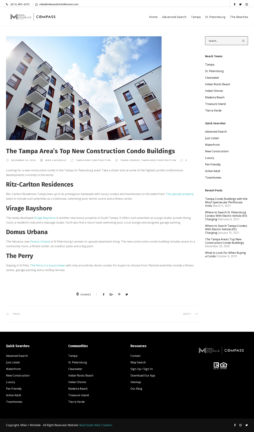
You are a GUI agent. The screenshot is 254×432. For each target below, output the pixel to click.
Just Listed (212, 138)
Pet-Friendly (213, 164)
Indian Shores (214, 91)
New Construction (217, 151)
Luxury (209, 158)
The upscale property (180, 194)
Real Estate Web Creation (95, 425)
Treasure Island (215, 104)
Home (153, 17)
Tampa (196, 17)
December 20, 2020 (23, 160)
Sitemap (135, 382)
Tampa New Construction (93, 160)
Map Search (138, 362)
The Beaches (239, 17)
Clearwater (212, 78)
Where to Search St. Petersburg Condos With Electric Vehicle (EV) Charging (226, 215)
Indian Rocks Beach (217, 84)
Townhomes (213, 177)
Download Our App (142, 375)
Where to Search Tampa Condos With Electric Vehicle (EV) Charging (226, 229)
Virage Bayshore (45, 218)
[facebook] (234, 4)
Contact (135, 356)
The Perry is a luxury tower (47, 265)
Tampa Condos (130, 160)
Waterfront (212, 145)
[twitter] (240, 4)
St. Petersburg (215, 17)
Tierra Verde (213, 110)
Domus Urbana (40, 241)
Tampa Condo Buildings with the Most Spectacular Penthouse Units (226, 202)
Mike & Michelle (55, 160)
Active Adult (212, 171)
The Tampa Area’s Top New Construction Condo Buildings (224, 241)
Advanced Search (174, 17)
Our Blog (136, 389)
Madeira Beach (214, 97)
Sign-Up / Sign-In (141, 369)
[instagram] (247, 4)
